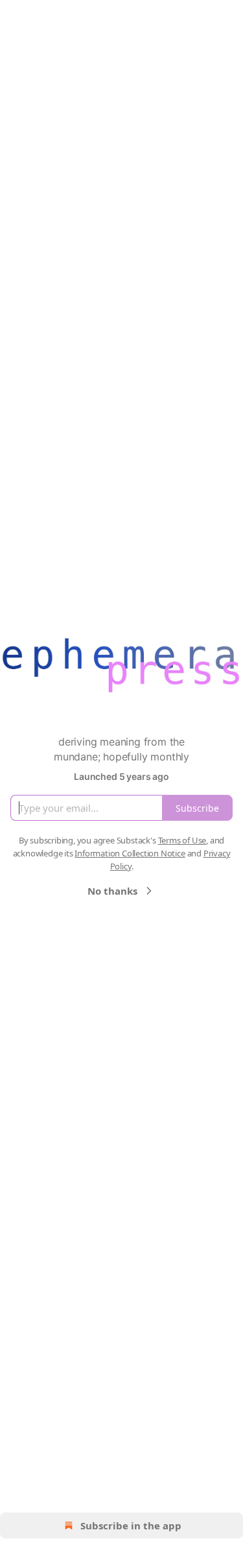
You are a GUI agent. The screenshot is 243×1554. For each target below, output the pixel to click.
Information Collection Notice (130, 853)
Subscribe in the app (130, 1525)
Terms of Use (182, 840)
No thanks (112, 890)
